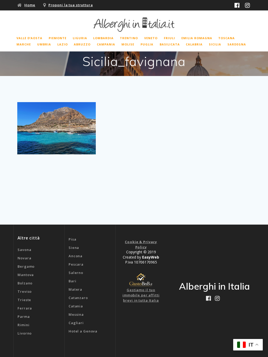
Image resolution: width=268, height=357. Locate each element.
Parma (24, 316)
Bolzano (25, 283)
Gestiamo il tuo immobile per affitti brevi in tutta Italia (141, 295)
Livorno (25, 333)
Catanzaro (78, 297)
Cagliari (76, 322)
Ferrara (25, 308)
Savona (24, 249)
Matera (75, 289)
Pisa (72, 239)
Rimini (23, 325)
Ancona (75, 256)
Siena (74, 247)
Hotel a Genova (83, 331)
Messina (76, 314)
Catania (76, 306)
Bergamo (26, 266)
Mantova (26, 274)
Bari (72, 281)
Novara (24, 258)
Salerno (76, 272)
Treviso (25, 291)
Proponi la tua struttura (70, 5)
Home (29, 5)
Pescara (76, 264)
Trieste (24, 299)
